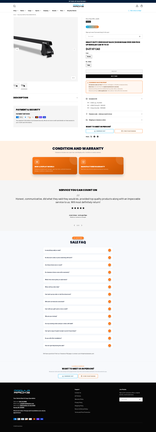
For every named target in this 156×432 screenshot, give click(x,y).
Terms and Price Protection (82, 412)
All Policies (78, 396)
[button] (141, 6)
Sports (37, 10)
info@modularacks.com (87, 353)
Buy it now (114, 76)
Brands (54, 10)
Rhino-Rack (89, 19)
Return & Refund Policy (81, 409)
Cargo (29, 10)
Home (14, 14)
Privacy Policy (78, 402)
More (61, 10)
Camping (45, 10)
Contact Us (78, 392)
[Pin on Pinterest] (97, 136)
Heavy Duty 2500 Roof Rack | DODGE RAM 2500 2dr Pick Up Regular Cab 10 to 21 (27, 14)
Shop (14, 10)
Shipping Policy (79, 405)
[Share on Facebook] (94, 136)
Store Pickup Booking (129, 131)
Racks (22, 10)
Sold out (114, 71)
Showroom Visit (100, 131)
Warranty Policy (79, 399)
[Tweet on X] (91, 136)
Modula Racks (19, 426)
